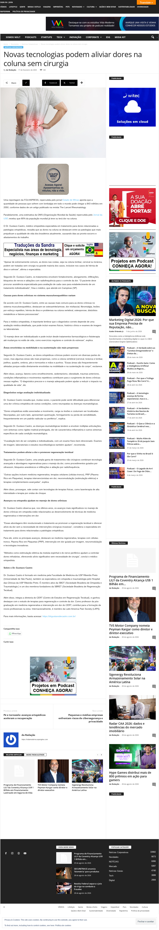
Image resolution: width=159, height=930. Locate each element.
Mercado (113, 866)
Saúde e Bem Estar (107, 7)
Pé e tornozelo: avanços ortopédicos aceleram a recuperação (24, 716)
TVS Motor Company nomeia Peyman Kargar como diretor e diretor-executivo (52, 787)
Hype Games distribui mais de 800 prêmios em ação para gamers (130, 776)
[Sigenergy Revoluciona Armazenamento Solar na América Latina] (87, 771)
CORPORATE (92, 37)
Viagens (47, 7)
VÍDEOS (3, 7)
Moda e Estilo (34, 7)
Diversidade (142, 7)
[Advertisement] (132, 163)
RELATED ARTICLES (14, 755)
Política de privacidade (24, 11)
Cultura (91, 7)
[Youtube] (25, 853)
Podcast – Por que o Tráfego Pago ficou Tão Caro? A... (140, 379)
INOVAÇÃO (75, 37)
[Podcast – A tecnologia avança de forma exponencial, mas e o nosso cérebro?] (117, 397)
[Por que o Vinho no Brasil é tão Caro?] (117, 458)
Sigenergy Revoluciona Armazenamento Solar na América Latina (84, 787)
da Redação (11, 70)
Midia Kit (120, 37)
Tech (59, 37)
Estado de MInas (70, 200)
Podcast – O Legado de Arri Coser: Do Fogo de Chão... (140, 470)
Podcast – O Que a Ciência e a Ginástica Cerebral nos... (141, 425)
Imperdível (58, 7)
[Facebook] (6, 853)
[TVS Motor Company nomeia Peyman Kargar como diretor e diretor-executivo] (53, 771)
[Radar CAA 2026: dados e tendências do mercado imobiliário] (132, 707)
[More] (81, 83)
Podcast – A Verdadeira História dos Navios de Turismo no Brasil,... (138, 411)
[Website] (19, 853)
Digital (112, 880)
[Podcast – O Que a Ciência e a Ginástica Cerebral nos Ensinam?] (117, 428)
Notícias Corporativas (30, 44)
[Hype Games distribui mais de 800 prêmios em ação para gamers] (132, 756)
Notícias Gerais (116, 871)
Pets (68, 7)
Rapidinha (5, 11)
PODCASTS (30, 37)
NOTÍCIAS (114, 862)
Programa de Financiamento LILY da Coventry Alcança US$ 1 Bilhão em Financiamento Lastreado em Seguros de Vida (19, 788)
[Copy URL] (31, 83)
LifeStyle (13, 7)
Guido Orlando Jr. (116, 331)
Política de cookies (63, 925)
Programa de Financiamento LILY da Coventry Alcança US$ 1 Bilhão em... (131, 580)
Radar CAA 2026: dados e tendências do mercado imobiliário (127, 727)
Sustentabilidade (126, 7)
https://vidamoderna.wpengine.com (35, 739)
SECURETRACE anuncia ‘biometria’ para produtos (86, 870)
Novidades (77, 7)
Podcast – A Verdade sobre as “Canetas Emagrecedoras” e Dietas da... (141, 350)
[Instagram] (13, 853)
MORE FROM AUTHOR (35, 755)
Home (6, 44)
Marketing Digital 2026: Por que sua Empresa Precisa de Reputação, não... (131, 323)
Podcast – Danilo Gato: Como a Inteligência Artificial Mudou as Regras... (141, 366)
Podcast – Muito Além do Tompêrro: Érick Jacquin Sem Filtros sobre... (140, 441)
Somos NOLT (13, 37)
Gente (22, 7)
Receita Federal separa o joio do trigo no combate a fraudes (88, 886)
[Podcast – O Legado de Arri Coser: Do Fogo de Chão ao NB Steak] (117, 473)
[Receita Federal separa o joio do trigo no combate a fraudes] (64, 888)
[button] (153, 37)
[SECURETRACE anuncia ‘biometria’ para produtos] (64, 873)
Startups (46, 37)
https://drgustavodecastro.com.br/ (59, 616)
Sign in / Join (6, 2)
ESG (108, 37)
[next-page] (101, 754)
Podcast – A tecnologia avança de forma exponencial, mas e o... (138, 396)
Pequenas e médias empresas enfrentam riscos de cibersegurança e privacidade (81, 718)
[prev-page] (97, 754)
